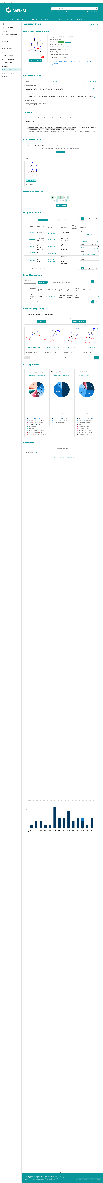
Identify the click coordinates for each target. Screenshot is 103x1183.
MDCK (67, 11)
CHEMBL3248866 (52, 347)
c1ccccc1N (72, 11)
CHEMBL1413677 (90, 347)
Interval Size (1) (29, 452)
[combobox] (75, 8)
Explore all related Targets (86, 375)
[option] (11, 34)
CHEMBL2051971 (71, 347)
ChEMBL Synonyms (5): (59, 57)
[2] (97, 241)
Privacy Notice (40, 1179)
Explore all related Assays (61, 375)
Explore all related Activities (37, 375)
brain (65, 11)
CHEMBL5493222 (33, 347)
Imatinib (58, 11)
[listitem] (11, 24)
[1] (94, 241)
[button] (40, 162)
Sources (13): (30, 121)
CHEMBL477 (31, 181)
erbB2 (62, 11)
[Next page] (96, 219)
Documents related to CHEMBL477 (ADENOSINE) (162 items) (61, 458)
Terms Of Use (52, 1179)
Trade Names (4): (57, 68)
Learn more (68, 42)
